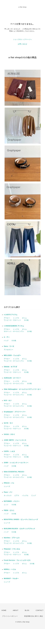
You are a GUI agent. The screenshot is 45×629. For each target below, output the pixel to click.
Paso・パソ (8, 492)
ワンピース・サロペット (12, 320)
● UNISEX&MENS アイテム (14, 326)
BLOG (27, 610)
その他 (26, 320)
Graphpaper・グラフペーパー (15, 412)
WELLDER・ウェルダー (12, 355)
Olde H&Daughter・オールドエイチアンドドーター (22, 389)
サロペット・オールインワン (14, 331)
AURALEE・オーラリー (12, 378)
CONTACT (39, 610)
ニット (6, 504)
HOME (4, 610)
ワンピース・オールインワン (14, 361)
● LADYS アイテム (11, 314)
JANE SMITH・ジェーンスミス (15, 440)
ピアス (17, 495)
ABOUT (15, 610)
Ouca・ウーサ (9, 346)
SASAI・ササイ (9, 434)
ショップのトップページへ (22, 39)
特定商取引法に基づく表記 (33, 616)
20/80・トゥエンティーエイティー (16, 462)
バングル (25, 495)
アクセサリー (8, 349)
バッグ (6, 340)
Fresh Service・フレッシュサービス (17, 560)
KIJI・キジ (8, 400)
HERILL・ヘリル (10, 569)
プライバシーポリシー (10, 616)
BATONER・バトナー (12, 501)
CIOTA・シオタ (9, 451)
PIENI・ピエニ (9, 510)
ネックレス (8, 495)
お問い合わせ (22, 44)
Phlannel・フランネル (12, 549)
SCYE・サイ (8, 423)
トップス (16, 318)
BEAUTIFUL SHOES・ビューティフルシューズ (21, 519)
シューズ (7, 486)
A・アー (7, 337)
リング (33, 495)
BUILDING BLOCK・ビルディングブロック (19, 528)
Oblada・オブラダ (10, 367)
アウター (7, 318)
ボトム (24, 318)
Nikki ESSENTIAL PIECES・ (15, 472)
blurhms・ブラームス (12, 538)
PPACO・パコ (9, 483)
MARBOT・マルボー (11, 578)
